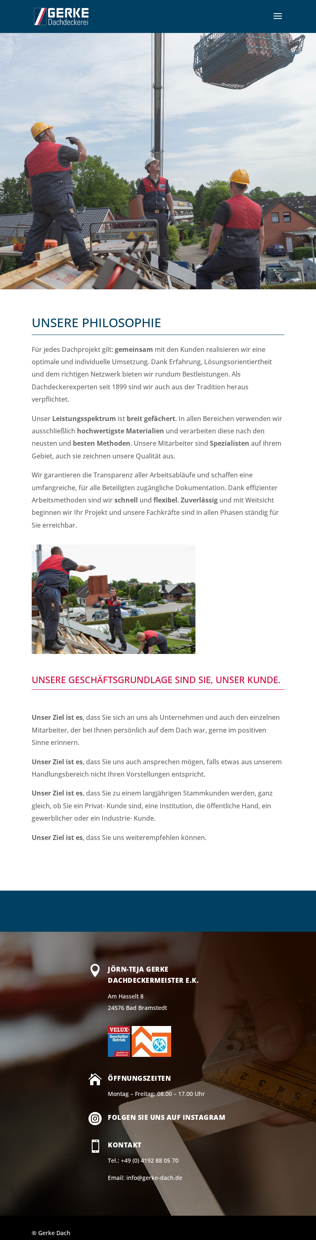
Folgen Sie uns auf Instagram (166, 1117)
